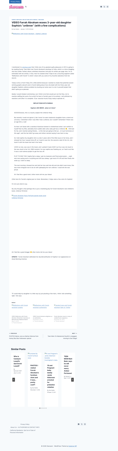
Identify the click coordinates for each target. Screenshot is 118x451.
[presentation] (34, 357)
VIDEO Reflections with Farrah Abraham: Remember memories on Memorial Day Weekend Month (21, 318)
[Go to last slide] (13, 380)
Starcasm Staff (18, 370)
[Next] (72, 380)
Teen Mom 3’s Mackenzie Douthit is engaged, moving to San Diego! (62, 336)
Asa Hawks (16, 29)
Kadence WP (73, 446)
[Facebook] (101, 6)
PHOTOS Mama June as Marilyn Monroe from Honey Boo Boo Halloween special (23, 336)
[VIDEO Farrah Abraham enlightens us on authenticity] (42, 310)
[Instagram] (107, 6)
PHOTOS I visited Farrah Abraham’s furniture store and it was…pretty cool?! (34, 375)
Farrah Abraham (17, 19)
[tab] (39, 408)
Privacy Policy (15, 1)
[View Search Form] (25, 6)
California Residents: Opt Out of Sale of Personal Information (22, 431)
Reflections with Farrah (30, 19)
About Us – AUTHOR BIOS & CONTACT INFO (25, 427)
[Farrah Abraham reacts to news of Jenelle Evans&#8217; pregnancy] (64, 310)
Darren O (68, 376)
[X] (104, 6)
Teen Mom (41, 19)
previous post (26, 67)
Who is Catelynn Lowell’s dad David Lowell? (18, 361)
